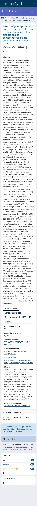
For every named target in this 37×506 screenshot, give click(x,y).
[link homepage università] (12, 3)
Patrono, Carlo (10, 47)
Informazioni (10, 439)
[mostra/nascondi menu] (35, 4)
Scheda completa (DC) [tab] (15, 317)
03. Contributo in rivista (25, 18)
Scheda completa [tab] (13, 312)
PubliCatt (10, 18)
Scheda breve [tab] (11, 308)
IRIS (2, 18)
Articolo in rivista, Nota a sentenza (16, 20)
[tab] (30, 317)
